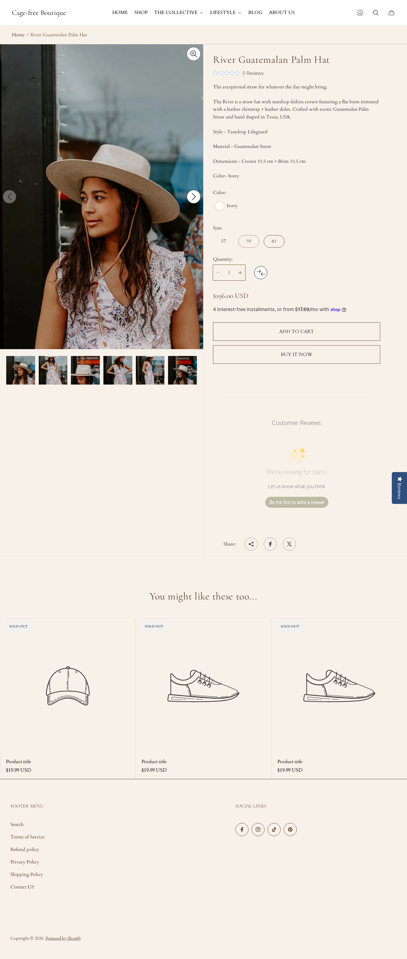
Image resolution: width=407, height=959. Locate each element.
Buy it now (297, 354)
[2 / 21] (53, 370)
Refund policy (24, 849)
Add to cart (296, 331)
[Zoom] (193, 53)
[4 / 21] (118, 370)
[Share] (251, 544)
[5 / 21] (150, 370)
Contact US (22, 887)
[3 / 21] (85, 370)
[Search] (375, 12)
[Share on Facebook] (270, 544)
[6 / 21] (182, 370)
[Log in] (359, 12)
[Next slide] (193, 196)
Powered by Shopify (63, 938)
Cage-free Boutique (39, 13)
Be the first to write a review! (297, 502)
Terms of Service (27, 837)
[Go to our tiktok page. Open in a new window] (274, 829)
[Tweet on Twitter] (289, 544)
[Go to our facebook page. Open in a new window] (241, 829)
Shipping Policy (26, 874)
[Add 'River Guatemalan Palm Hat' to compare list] (260, 272)
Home (18, 35)
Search (17, 824)
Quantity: (223, 259)
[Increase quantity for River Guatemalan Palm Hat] (240, 272)
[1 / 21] (20, 370)
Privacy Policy (24, 862)
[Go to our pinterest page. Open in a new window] (290, 829)
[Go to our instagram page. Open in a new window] (258, 829)
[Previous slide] (9, 196)
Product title (18, 761)
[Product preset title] (67, 685)
